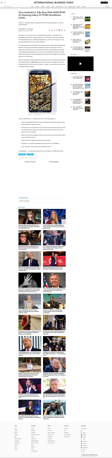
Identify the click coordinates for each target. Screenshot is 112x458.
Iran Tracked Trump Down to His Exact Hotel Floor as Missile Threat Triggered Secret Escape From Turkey (54, 248)
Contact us (50, 430)
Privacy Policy (50, 434)
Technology (17, 440)
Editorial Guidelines (54, 161)
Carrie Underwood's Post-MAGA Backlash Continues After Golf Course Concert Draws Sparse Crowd (53, 227)
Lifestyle (78, 6)
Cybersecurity (33, 438)
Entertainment (72, 6)
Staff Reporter (23, 29)
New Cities (33, 447)
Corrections (50, 438)
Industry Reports (34, 451)
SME (53, 6)
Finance (32, 436)
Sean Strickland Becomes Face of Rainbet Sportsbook (78, 93)
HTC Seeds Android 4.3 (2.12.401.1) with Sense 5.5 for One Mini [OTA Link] (78, 48)
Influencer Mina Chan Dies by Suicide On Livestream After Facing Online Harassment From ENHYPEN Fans (29, 227)
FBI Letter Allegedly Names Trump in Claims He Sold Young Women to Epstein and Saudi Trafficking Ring (29, 269)
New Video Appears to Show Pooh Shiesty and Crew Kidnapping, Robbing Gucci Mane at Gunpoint (54, 417)
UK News (37, 6)
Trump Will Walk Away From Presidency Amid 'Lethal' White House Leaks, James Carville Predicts (29, 354)
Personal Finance (59, 6)
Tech (66, 6)
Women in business (34, 442)
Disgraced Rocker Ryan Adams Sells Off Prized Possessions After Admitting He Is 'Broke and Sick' (28, 248)
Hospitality (33, 430)
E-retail (32, 428)
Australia (66, 428)
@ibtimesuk (30, 29)
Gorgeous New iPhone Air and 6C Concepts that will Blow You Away (78, 33)
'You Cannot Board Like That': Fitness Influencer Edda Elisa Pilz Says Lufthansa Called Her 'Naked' (28, 311)
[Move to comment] (64, 30)
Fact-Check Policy (51, 442)
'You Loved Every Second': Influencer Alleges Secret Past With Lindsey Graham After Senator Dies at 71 (54, 290)
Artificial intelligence (35, 440)
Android (48, 35)
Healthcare (33, 432)
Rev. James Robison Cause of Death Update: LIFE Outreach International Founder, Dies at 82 (54, 396)
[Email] (62, 30)
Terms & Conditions (51, 432)
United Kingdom (67, 434)
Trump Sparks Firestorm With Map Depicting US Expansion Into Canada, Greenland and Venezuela (54, 333)
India (65, 430)
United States (66, 436)
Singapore (66, 432)
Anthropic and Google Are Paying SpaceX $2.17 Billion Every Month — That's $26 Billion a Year (54, 354)
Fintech (32, 449)
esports (32, 444)
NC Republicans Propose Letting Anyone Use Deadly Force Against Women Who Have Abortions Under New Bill (29, 333)
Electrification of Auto (35, 434)
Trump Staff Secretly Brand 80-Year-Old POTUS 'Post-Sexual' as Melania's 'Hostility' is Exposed (29, 417)
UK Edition (107, 6)
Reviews (83, 6)
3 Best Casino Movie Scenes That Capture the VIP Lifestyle (78, 108)
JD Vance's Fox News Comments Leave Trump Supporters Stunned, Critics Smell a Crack (28, 396)
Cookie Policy (50, 436)
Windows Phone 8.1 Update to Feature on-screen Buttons (77, 41)
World (32, 6)
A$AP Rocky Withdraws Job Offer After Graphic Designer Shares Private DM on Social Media (53, 311)
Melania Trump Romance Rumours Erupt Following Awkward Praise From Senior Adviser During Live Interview (28, 375)
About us (49, 428)
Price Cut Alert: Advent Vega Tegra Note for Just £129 (78, 18)
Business (48, 6)
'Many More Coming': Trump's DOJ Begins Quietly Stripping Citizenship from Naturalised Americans (54, 375)
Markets (42, 6)
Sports (16, 447)
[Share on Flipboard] (57, 30)
